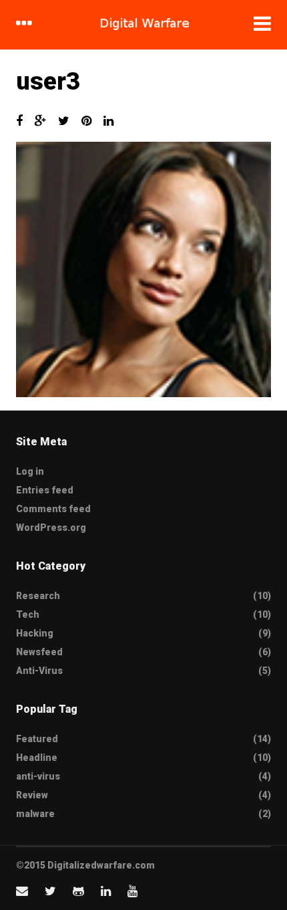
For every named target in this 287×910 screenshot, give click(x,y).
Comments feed (53, 508)
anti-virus (38, 776)
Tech (27, 614)
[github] (78, 891)
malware (35, 813)
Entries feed (44, 490)
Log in (30, 471)
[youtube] (132, 891)
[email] (22, 891)
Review (32, 795)
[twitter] (50, 891)
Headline (36, 757)
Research (38, 595)
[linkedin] (106, 891)
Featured (37, 738)
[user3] (143, 269)
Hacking (34, 633)
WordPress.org (51, 527)
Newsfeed (39, 652)
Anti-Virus (39, 670)
